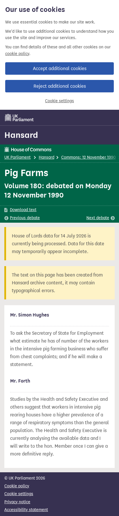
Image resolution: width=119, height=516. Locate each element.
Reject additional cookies (60, 86)
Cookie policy (16, 486)
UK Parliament (17, 157)
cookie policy (17, 53)
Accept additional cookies (59, 68)
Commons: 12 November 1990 (88, 157)
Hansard (21, 135)
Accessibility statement (26, 509)
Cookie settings (59, 100)
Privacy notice (17, 501)
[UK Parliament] (19, 117)
